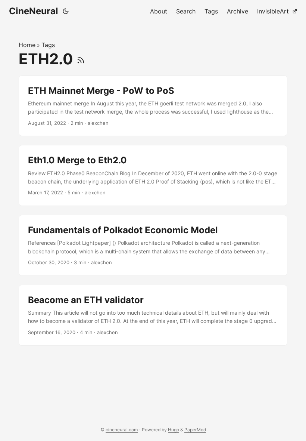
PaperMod (195, 429)
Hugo (173, 429)
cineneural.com (122, 429)
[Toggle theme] (65, 11)
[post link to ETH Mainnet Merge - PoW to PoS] (153, 106)
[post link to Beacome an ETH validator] (153, 315)
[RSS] (80, 59)
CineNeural (33, 11)
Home (27, 45)
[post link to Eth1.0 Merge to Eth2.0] (153, 175)
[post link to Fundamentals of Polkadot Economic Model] (153, 245)
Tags (48, 45)
